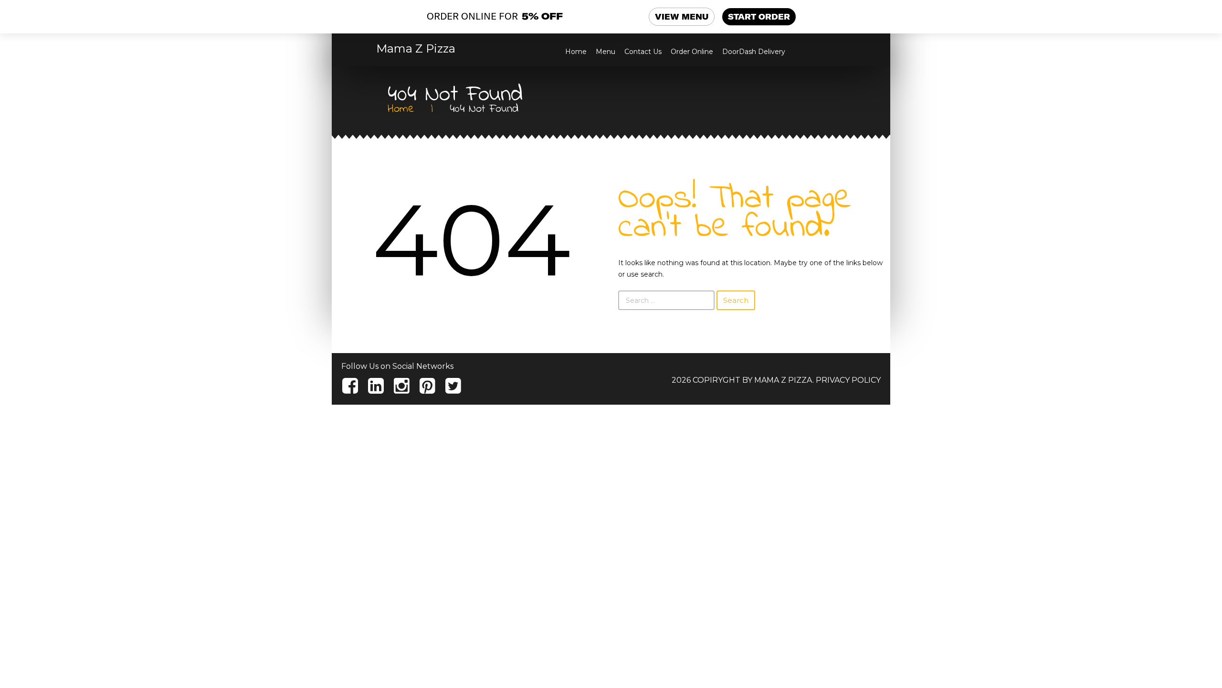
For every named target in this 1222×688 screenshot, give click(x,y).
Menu (605, 51)
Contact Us (643, 51)
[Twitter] (453, 386)
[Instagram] (402, 386)
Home (576, 51)
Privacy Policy (848, 380)
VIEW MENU (681, 17)
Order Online (692, 51)
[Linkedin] (376, 386)
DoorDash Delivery (753, 51)
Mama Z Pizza (415, 48)
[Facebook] (350, 386)
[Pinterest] (427, 386)
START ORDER (759, 17)
